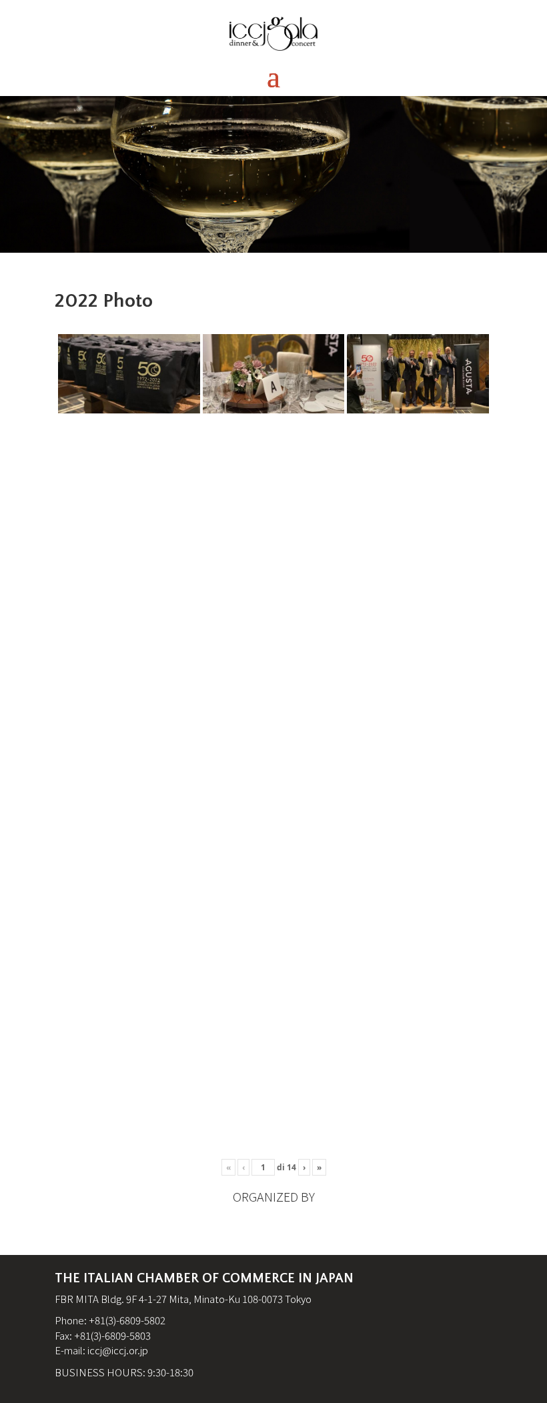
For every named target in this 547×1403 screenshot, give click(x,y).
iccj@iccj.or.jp (117, 1350)
